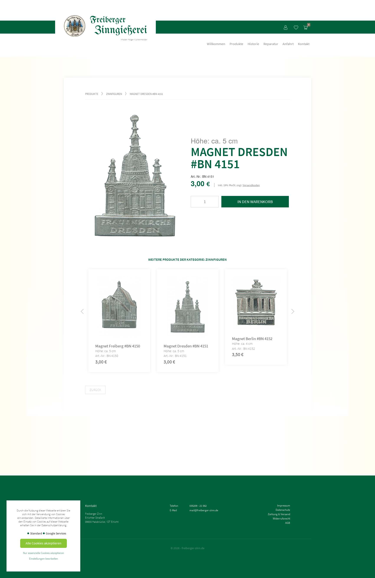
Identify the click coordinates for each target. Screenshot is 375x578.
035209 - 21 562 (198, 505)
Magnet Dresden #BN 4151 (185, 345)
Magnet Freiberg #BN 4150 (117, 345)
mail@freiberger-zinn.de (203, 510)
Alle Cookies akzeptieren (43, 543)
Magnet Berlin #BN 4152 (252, 338)
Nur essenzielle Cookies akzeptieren (43, 553)
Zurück (95, 390)
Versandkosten (251, 185)
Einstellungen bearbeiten (43, 558)
